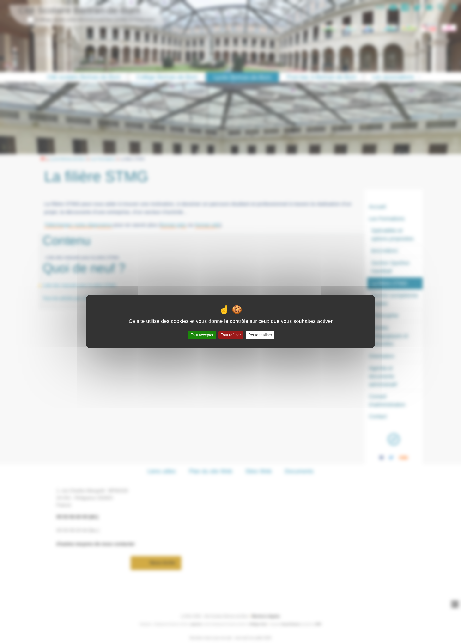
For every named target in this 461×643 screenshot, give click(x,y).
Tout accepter (202, 335)
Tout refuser (231, 335)
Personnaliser (260, 335)
